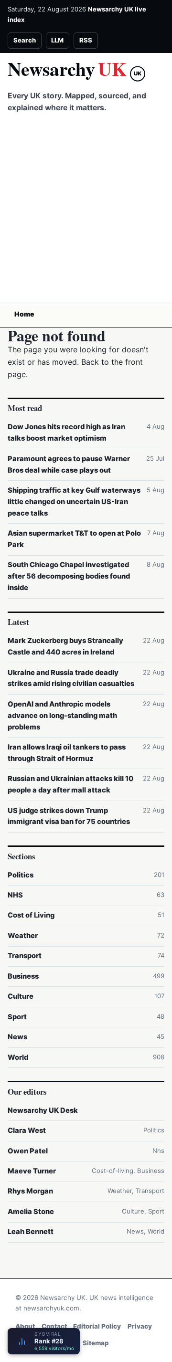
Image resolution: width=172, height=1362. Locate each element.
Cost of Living (31, 915)
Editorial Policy (97, 1326)
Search (24, 40)
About (25, 1326)
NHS (15, 895)
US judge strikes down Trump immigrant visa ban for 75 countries (69, 816)
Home (24, 314)
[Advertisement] (86, 212)
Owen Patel (28, 1151)
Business (23, 976)
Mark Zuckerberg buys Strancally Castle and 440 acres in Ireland (65, 646)
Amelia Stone (31, 1211)
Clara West (27, 1130)
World (18, 1057)
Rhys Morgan (30, 1191)
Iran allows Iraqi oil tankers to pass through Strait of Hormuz (67, 753)
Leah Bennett (31, 1231)
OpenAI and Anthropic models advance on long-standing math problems (62, 715)
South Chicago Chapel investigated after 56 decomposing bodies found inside (69, 576)
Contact (54, 1326)
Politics (20, 875)
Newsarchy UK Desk (43, 1110)
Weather (23, 935)
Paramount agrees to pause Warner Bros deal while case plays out (69, 464)
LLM (57, 40)
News (17, 1037)
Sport (17, 1017)
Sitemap (96, 1343)
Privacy (140, 1326)
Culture (20, 996)
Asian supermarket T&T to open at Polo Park (74, 539)
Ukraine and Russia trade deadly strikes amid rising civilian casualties (71, 678)
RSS (85, 40)
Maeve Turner (32, 1171)
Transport (25, 955)
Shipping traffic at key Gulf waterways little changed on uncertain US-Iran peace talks (74, 501)
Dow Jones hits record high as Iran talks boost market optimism (66, 432)
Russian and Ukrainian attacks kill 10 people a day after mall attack (70, 784)
